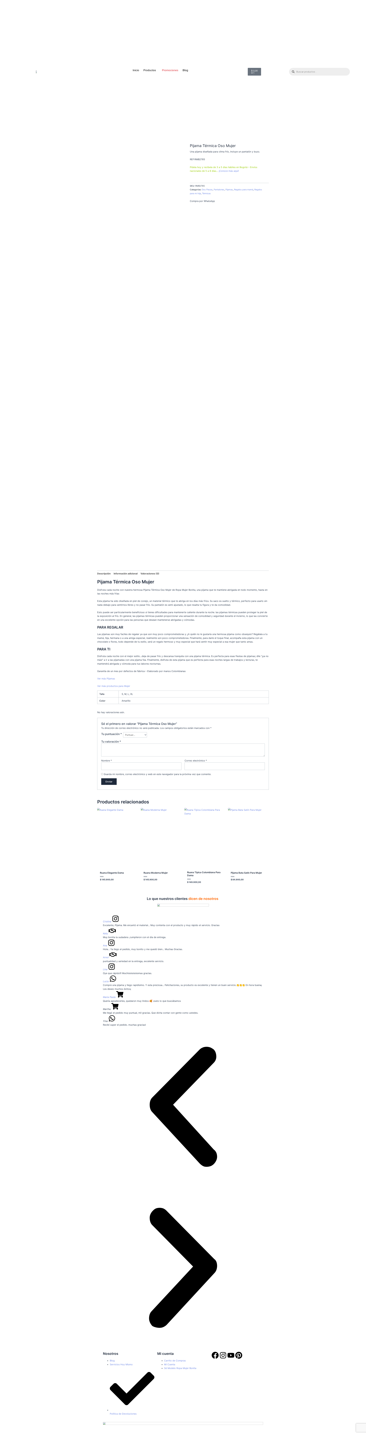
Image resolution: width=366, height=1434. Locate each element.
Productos (149, 70)
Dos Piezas (207, 189)
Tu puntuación (111, 734)
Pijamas (229, 189)
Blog (185, 70)
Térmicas (206, 193)
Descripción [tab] (104, 573)
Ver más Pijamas (106, 678)
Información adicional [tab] (126, 573)
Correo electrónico (196, 760)
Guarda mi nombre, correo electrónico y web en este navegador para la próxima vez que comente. (157, 774)
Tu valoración (111, 741)
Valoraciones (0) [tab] (150, 573)
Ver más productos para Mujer (113, 686)
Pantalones (219, 189)
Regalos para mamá (243, 189)
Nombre (106, 760)
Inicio (136, 70)
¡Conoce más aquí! (229, 170)
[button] (183, 1107)
